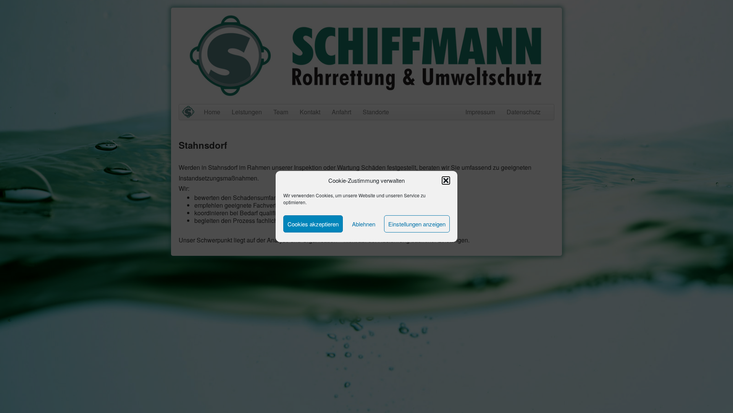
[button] (446, 180)
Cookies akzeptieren (313, 224)
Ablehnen (363, 224)
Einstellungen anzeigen (417, 224)
